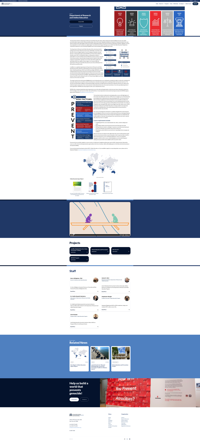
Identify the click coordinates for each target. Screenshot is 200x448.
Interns (122, 417)
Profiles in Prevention (112, 426)
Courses (110, 424)
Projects (81, 26)
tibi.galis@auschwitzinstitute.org (86, 92)
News (109, 423)
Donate (195, 3)
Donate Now (74, 399)
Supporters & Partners (125, 426)
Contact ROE (81, 21)
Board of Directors (125, 419)
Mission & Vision (124, 421)
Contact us (84, 399)
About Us (110, 421)
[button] (161, 3)
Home (109, 417)
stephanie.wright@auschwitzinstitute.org (86, 149)
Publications (123, 424)
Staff (109, 419)
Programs (110, 420)
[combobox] (196, 1)
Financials (123, 423)
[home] (7, 3)
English (195, 0)
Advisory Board (124, 420)
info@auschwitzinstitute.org (75, 427)
